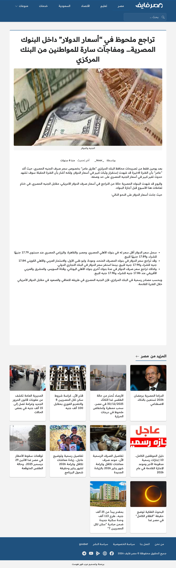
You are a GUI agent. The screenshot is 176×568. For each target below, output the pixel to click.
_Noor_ (99, 160)
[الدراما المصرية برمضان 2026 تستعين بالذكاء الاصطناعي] (148, 393)
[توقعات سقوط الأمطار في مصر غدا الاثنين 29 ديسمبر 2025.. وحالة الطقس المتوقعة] (28, 451)
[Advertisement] (88, 223)
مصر (145, 356)
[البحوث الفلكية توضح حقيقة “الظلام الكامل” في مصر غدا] (148, 507)
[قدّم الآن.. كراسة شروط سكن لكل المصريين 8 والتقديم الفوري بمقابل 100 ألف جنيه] (68, 393)
